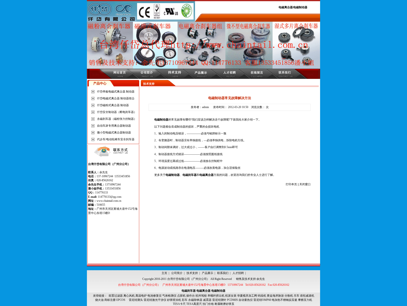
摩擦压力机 (305, 300)
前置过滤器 (116, 295)
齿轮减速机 (307, 295)
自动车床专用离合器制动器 (114, 125)
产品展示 (207, 273)
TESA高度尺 (194, 304)
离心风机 (129, 295)
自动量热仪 (246, 300)
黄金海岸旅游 (275, 295)
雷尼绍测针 (219, 300)
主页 (164, 273)
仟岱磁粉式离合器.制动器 (113, 105)
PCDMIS (232, 300)
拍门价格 (208, 304)
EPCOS (122, 300)
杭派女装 (230, 295)
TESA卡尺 (179, 304)
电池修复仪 (154, 295)
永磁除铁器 (195, 300)
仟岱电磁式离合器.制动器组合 (115, 98)
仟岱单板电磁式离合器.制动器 (115, 91)
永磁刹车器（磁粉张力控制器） (117, 119)
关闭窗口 (305, 184)
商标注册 (110, 300)
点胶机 (181, 295)
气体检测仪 (169, 295)
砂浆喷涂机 (174, 300)
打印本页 (291, 184)
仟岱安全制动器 (107, 112)
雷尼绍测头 (136, 300)
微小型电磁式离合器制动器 (114, 132)
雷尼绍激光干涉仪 (155, 300)
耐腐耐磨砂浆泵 (224, 304)
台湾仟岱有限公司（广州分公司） (188, 279)
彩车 (184, 300)
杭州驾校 (201, 295)
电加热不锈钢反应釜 (284, 300)
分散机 (289, 295)
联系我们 (222, 273)
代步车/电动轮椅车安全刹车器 (115, 139)
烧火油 (99, 300)
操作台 (190, 295)
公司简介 (177, 273)
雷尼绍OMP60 (262, 300)
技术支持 (192, 273)
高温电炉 (141, 295)
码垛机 (262, 295)
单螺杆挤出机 (216, 295)
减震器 (207, 300)
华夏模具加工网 (247, 295)
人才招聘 (238, 273)
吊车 (296, 295)
